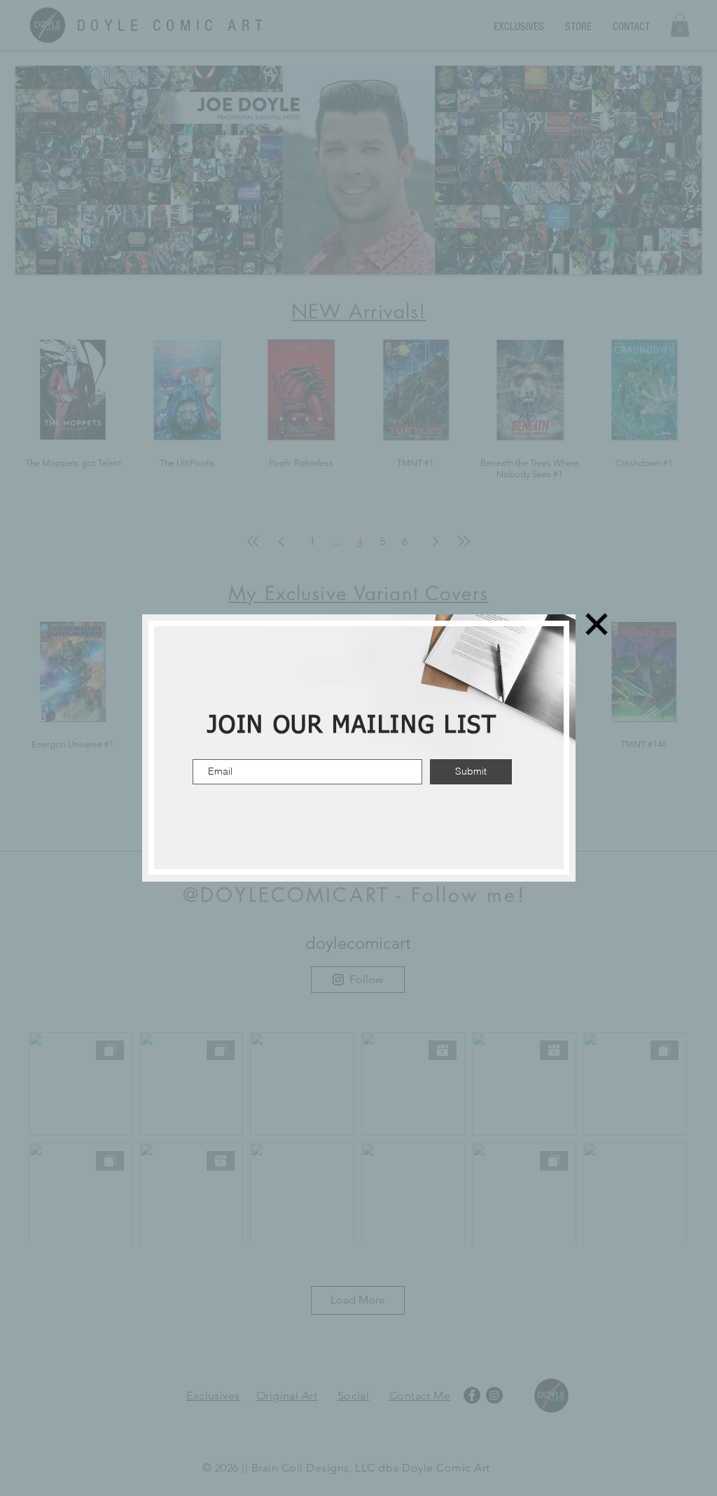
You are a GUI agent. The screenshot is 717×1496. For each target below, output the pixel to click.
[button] (596, 624)
